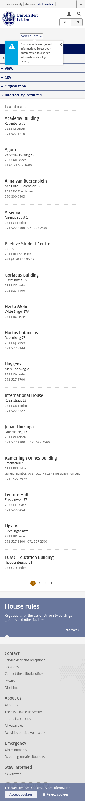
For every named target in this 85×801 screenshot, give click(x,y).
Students (30, 4)
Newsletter (13, 774)
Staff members (46, 4)
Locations (12, 667)
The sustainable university (23, 712)
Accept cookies (20, 794)
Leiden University (12, 4)
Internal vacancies (18, 719)
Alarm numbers (16, 750)
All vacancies (14, 725)
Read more (70, 630)
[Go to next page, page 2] (52, 583)
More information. (58, 788)
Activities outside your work (25, 732)
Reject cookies (57, 794)
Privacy (10, 681)
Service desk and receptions (25, 660)
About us (11, 705)
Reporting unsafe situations (25, 757)
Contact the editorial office (24, 674)
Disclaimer (12, 687)
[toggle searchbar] (79, 13)
